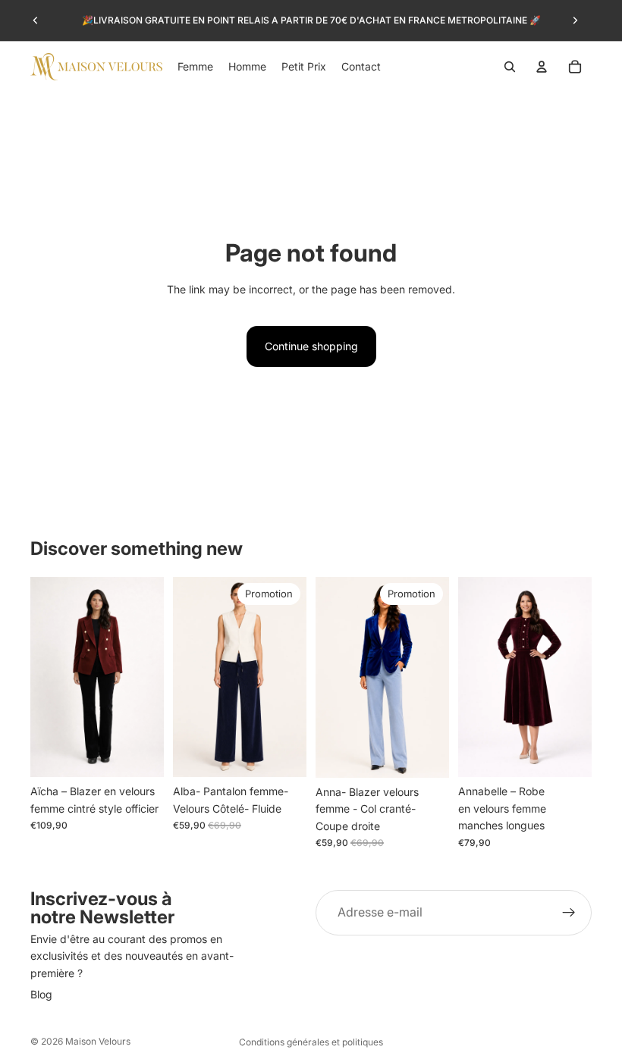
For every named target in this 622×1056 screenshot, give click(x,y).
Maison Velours (97, 1041)
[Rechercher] (509, 66)
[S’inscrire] (569, 913)
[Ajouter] (283, 754)
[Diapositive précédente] (35, 20)
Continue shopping (311, 346)
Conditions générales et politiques (311, 1042)
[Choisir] (140, 754)
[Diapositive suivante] (575, 20)
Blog (41, 994)
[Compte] (541, 66)
